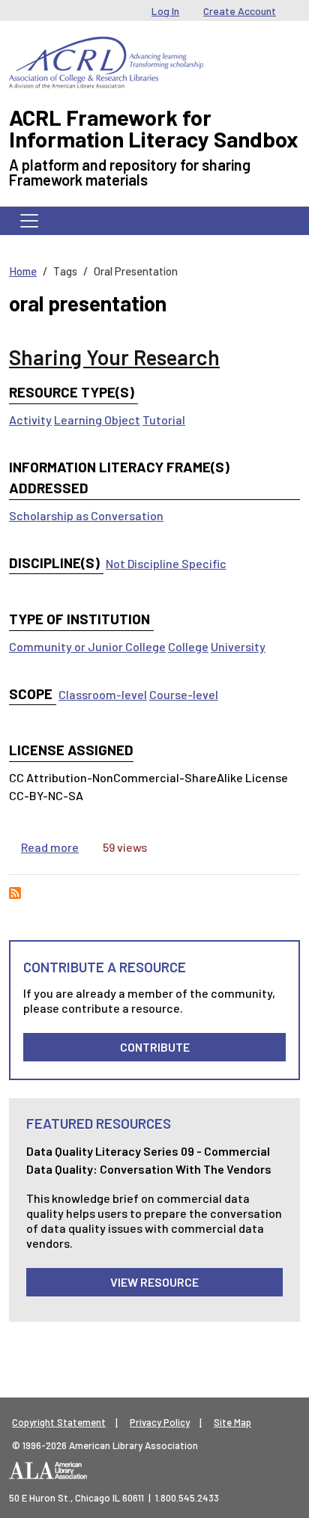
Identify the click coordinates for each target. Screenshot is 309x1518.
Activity (30, 419)
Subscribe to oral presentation (15, 893)
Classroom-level (102, 694)
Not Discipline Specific (166, 563)
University (238, 646)
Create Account (239, 10)
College (188, 646)
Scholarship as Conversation (86, 515)
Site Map (232, 1422)
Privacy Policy (160, 1422)
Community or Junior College (87, 646)
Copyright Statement (59, 1422)
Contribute (155, 1047)
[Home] (106, 48)
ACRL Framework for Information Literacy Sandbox (153, 128)
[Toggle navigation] (29, 221)
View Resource (154, 1282)
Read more (50, 847)
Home (23, 271)
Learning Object (97, 419)
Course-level (183, 694)
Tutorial (163, 419)
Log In (165, 10)
